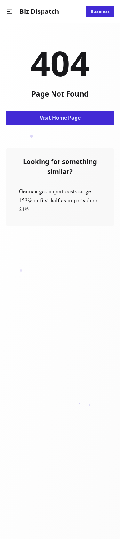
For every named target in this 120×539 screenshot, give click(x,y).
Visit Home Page (60, 117)
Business (100, 11)
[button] (10, 11)
